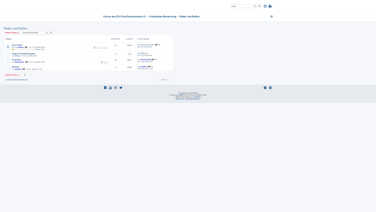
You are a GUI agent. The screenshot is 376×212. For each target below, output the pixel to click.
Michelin (15, 67)
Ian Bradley (194, 93)
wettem (21, 47)
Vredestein (16, 59)
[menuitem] (265, 6)
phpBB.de (197, 97)
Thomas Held (145, 59)
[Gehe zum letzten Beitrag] (159, 45)
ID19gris (17, 56)
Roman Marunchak (147, 45)
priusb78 (18, 69)
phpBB (180, 95)
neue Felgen (17, 45)
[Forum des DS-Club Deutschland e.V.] (114, 5)
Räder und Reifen (15, 28)
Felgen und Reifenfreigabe (23, 53)
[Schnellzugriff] (271, 16)
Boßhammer (19, 62)
